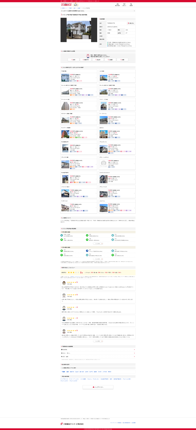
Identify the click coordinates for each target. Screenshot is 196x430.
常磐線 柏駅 (111, 44)
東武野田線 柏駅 (112, 46)
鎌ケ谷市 (82, 371)
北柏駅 (78, 8)
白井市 (86, 371)
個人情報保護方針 (126, 422)
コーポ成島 (83, 379)
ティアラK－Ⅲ (64, 379)
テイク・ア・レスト (74, 379)
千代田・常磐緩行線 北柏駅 (114, 42)
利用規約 (119, 422)
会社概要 (134, 422)
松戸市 (91, 371)
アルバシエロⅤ (64, 380)
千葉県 (70, 8)
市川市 (99, 371)
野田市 (109, 371)
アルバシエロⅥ (73, 380)
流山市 (98, 59)
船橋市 (95, 371)
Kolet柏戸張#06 (104, 379)
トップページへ (99, 387)
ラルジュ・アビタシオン (93, 379)
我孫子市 (86, 59)
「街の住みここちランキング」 (75, 276)
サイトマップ (113, 422)
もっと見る (98, 341)
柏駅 (123, 59)
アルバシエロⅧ (126, 379)
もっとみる (98, 243)
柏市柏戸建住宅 (117, 379)
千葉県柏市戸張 (111, 23)
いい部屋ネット (63, 8)
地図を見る (131, 23)
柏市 (74, 8)
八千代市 (105, 371)
